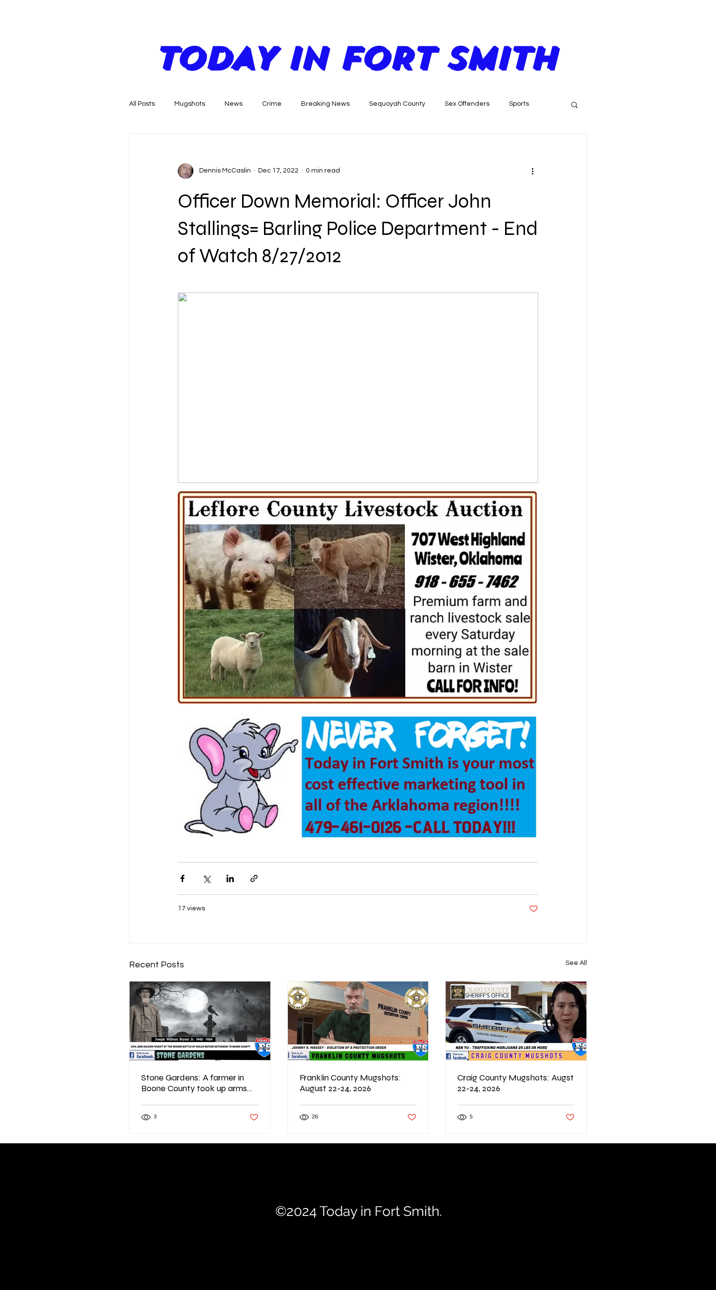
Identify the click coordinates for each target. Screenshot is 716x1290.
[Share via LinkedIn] (230, 878)
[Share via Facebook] (182, 878)
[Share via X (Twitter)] (206, 878)
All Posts (142, 103)
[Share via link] (254, 878)
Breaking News (325, 103)
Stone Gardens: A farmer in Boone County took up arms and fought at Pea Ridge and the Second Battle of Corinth (196, 1083)
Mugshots (189, 103)
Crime (272, 103)
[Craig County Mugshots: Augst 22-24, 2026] (516, 1021)
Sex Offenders (467, 103)
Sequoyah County (397, 103)
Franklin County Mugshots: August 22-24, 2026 (350, 1083)
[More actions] (532, 171)
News (234, 103)
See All (576, 963)
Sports (519, 103)
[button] (574, 104)
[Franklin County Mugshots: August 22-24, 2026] (358, 1021)
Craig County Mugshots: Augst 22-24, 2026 (515, 1083)
